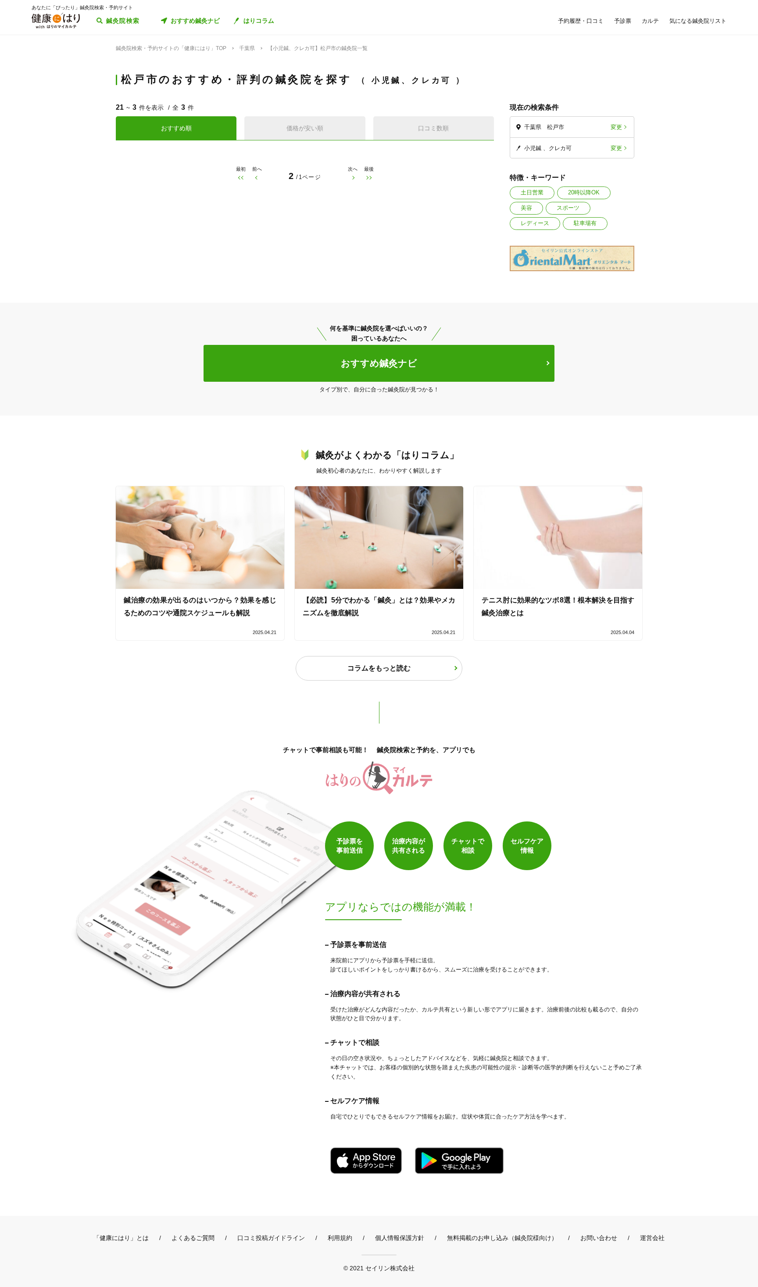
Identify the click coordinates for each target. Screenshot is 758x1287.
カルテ (650, 21)
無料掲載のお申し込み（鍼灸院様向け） (502, 1237)
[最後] (369, 177)
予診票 (622, 21)
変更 (616, 127)
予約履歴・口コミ (581, 21)
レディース (535, 223)
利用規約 (340, 1237)
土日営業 (532, 192)
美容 (526, 207)
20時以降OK (584, 192)
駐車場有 (585, 223)
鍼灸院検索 (123, 20)
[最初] (240, 177)
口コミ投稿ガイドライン (271, 1237)
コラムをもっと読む (379, 668)
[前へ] (256, 177)
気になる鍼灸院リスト (697, 21)
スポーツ (568, 207)
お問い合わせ (598, 1237)
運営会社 (652, 1237)
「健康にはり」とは (121, 1237)
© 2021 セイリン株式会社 (379, 1268)
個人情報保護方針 (399, 1237)
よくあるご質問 (193, 1237)
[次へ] (352, 177)
